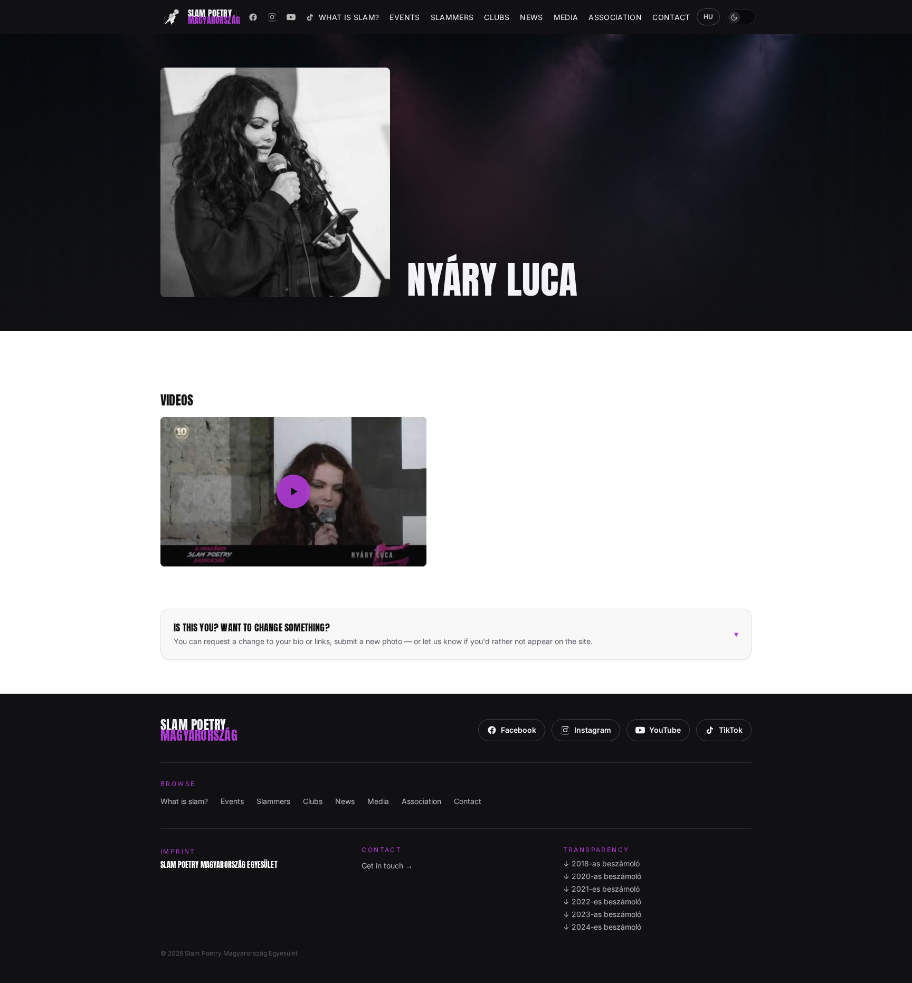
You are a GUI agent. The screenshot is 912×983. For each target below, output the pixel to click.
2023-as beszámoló (602, 914)
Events (405, 17)
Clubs (496, 17)
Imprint (178, 851)
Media (566, 17)
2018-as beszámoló (601, 863)
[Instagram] (272, 16)
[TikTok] (310, 16)
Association (615, 17)
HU (709, 17)
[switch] (741, 17)
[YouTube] (291, 16)
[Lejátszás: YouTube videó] (293, 492)
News (531, 17)
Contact (671, 17)
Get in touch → (387, 865)
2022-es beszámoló (602, 901)
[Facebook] (253, 16)
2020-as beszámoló (602, 876)
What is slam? (349, 17)
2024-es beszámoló (602, 926)
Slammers (452, 17)
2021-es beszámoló (601, 888)
